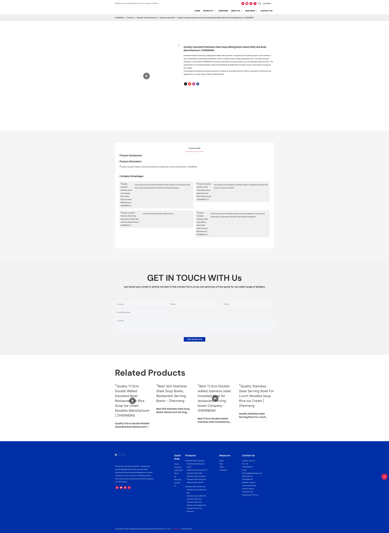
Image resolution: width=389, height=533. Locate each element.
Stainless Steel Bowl (167, 17)
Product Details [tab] (194, 148)
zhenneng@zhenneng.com (252, 473)
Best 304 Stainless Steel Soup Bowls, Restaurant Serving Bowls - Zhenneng (173, 410)
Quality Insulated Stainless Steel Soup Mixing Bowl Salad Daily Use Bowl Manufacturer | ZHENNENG (216, 17)
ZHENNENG (119, 17)
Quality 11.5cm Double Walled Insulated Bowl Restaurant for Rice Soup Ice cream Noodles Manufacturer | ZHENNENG (132, 425)
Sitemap (176, 529)
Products (130, 17)
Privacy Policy (187, 529)
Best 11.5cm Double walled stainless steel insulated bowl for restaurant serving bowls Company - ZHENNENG (215, 420)
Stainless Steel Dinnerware (147, 17)
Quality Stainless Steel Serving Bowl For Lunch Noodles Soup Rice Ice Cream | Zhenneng (256, 415)
